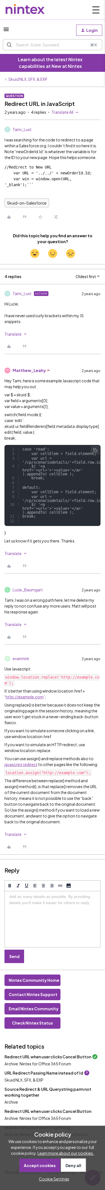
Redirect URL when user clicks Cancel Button (47, 1056)
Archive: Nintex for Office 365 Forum (37, 1063)
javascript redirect (21, 764)
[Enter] (9, 44)
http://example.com (25, 696)
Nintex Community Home (34, 980)
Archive (11, 1101)
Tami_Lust (22, 129)
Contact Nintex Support (33, 994)
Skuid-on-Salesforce (26, 202)
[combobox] (52, 44)
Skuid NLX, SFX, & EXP (27, 79)
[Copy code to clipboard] (95, 450)
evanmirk (21, 658)
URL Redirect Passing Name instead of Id (43, 1072)
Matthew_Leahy (29, 370)
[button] (6, 31)
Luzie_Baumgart (28, 589)
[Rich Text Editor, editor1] (52, 919)
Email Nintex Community (34, 1008)
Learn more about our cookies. (66, 1153)
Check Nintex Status (32, 1022)
